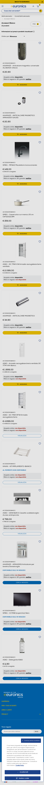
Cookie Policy (20, 765)
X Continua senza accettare (31, 740)
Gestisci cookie (24, 778)
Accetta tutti (24, 772)
